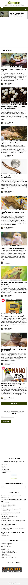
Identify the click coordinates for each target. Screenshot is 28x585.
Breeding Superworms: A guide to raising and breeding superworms (17, 14)
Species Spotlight (6, 555)
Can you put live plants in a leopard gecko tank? (13, 350)
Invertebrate (6, 471)
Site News (4, 554)
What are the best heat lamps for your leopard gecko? (13, 385)
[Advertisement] (14, 33)
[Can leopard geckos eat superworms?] (14, 166)
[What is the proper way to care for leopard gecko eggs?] (14, 96)
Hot (3, 300)
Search (25, 487)
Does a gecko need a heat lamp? (12, 316)
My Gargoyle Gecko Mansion (11, 143)
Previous (1, 15)
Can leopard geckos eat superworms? (9, 177)
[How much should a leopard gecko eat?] (14, 60)
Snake (4, 466)
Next (27, 15)
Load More (14, 403)
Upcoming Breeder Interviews (9, 557)
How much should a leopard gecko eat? (13, 70)
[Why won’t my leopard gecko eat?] (14, 239)
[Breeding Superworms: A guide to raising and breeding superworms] (4, 14)
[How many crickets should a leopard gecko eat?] (14, 273)
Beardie (5, 465)
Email (2, 416)
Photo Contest (5, 549)
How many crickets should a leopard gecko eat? (14, 283)
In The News (5, 548)
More (13, 80)
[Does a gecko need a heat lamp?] (14, 307)
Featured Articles (15, 67)
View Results (14, 478)
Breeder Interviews (7, 543)
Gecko (4, 468)
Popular (3, 368)
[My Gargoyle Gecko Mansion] (14, 133)
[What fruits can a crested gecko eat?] (14, 203)
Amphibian (6, 469)
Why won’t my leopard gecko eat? (13, 248)
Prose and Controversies (8, 551)
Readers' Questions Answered (9, 552)
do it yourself (5, 545)
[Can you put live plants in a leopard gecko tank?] (14, 340)
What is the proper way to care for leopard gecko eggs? (13, 107)
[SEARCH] (26, 9)
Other (4, 472)
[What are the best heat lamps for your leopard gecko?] (14, 374)
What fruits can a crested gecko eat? (12, 213)
